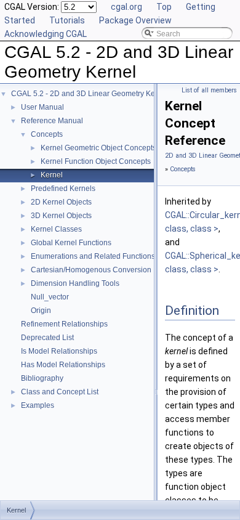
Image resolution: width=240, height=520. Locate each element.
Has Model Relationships (63, 364)
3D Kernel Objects (61, 215)
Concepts (47, 134)
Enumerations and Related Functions (93, 256)
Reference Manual (52, 120)
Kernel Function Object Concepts (96, 161)
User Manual (42, 107)
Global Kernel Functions (71, 242)
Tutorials (67, 20)
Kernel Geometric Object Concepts (98, 148)
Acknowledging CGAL (45, 34)
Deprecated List (47, 337)
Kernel (52, 175)
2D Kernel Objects (61, 202)
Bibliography (42, 378)
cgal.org (126, 7)
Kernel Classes (56, 229)
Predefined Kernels (63, 188)
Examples (37, 405)
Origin (41, 310)
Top (164, 7)
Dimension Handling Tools (75, 283)
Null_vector (50, 297)
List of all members (209, 90)
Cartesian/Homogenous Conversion (91, 270)
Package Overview (135, 20)
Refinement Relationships (64, 324)
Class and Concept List (59, 392)
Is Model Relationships (59, 351)
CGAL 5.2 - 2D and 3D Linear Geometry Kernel (89, 93)
